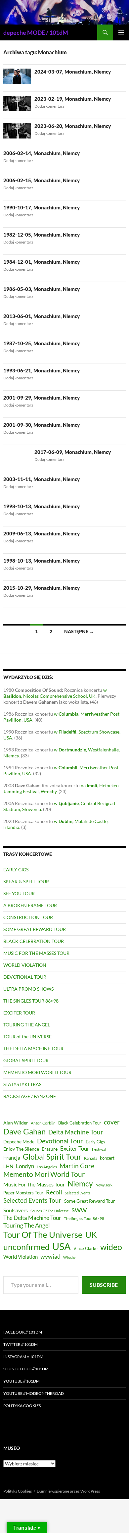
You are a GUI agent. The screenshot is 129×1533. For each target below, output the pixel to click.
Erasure (50, 1149)
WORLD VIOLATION (24, 965)
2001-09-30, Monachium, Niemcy (41, 425)
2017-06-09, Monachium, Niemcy (72, 452)
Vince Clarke (85, 1248)
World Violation (20, 1257)
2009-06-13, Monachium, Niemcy (41, 533)
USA (61, 1246)
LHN (8, 1166)
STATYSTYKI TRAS (22, 1084)
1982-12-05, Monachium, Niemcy (41, 235)
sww (79, 1209)
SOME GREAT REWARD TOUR (34, 929)
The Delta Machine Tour (32, 1217)
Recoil (54, 1192)
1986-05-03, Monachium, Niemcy (41, 289)
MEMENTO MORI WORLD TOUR (37, 1072)
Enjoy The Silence (21, 1149)
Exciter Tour (74, 1148)
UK (91, 1234)
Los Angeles (47, 1167)
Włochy (69, 1257)
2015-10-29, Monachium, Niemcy (41, 588)
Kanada (90, 1158)
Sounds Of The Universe (49, 1211)
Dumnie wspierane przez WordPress (68, 1491)
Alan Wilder (15, 1122)
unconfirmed (26, 1247)
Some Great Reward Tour (89, 1201)
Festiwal (99, 1149)
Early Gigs (95, 1141)
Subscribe (104, 1285)
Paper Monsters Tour (23, 1192)
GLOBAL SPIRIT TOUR (26, 1060)
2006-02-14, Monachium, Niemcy (41, 153)
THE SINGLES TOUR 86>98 (31, 1001)
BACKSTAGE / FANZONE (29, 1096)
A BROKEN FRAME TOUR (30, 905)
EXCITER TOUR (19, 1012)
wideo (111, 1247)
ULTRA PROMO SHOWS (28, 989)
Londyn (25, 1166)
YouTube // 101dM (21, 1381)
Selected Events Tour (32, 1200)
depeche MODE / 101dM (35, 32)
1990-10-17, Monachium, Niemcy (41, 207)
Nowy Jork (104, 1185)
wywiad (50, 1256)
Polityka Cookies (22, 1405)
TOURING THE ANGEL (26, 1024)
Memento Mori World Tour (44, 1174)
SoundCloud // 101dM (26, 1368)
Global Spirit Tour (52, 1156)
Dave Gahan (24, 1131)
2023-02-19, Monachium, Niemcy (72, 99)
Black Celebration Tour (79, 1122)
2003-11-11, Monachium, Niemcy (41, 479)
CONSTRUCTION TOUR (28, 917)
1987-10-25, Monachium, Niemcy (41, 343)
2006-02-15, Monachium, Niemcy (41, 180)
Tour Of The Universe (43, 1234)
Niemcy (80, 1183)
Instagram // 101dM (23, 1356)
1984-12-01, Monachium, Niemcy (41, 262)
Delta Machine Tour (75, 1132)
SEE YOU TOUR (19, 893)
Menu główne (121, 32)
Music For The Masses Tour (34, 1184)
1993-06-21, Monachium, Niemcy (41, 370)
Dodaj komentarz (49, 106)
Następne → (79, 631)
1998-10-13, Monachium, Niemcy (41, 506)
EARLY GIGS (15, 869)
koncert (107, 1158)
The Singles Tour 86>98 (84, 1218)
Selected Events (77, 1193)
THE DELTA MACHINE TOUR (33, 1048)
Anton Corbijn (43, 1123)
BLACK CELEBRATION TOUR (33, 941)
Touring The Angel (26, 1225)
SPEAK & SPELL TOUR (26, 881)
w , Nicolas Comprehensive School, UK (55, 693)
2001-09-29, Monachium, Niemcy (41, 398)
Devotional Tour (60, 1141)
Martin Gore (77, 1166)
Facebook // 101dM (22, 1332)
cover (112, 1122)
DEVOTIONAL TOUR (24, 977)
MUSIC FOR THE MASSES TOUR (36, 953)
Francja (11, 1157)
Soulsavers (15, 1210)
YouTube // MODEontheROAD (33, 1393)
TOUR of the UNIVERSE (27, 1036)
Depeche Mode (18, 1141)
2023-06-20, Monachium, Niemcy (72, 126)
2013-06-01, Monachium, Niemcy (41, 316)
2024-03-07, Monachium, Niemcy (72, 72)
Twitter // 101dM (20, 1344)
